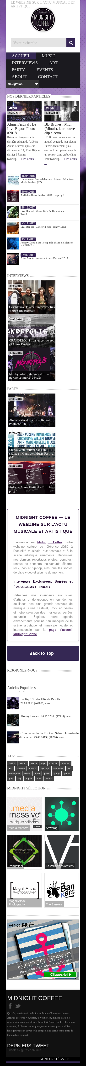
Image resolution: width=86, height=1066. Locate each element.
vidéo (49, 778)
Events (45, 69)
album (22, 763)
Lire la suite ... (29, 159)
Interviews (25, 62)
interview (58, 768)
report (29, 778)
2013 (12, 763)
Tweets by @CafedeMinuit (24, 1050)
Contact (48, 76)
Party (18, 69)
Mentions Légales (54, 1059)
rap (20, 778)
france (32, 768)
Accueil (21, 55)
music (27, 773)
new (37, 773)
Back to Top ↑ (43, 653)
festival (21, 768)
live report (14, 773)
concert (53, 763)
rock (39, 778)
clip (43, 763)
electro (66, 763)
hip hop (45, 768)
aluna (34, 763)
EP (10, 768)
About (19, 76)
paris (46, 773)
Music (48, 55)
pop (11, 778)
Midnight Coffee (49, 542)
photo (67, 773)
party (56, 773)
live (69, 768)
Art (53, 62)
